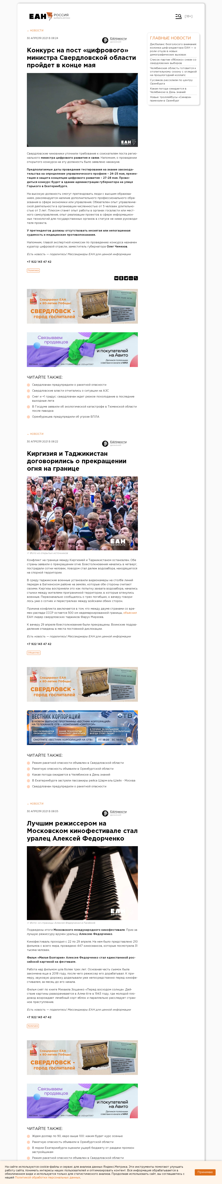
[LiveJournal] (136, 278)
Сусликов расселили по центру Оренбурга (171, 82)
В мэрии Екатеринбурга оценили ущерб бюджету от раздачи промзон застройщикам (83, 1150)
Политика (33, 270)
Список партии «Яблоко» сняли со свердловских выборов (173, 61)
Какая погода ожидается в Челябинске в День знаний (71, 774)
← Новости (35, 31)
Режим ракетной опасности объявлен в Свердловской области (78, 763)
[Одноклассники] (121, 278)
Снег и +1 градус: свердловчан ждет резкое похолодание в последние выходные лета (83, 398)
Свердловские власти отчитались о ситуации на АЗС (70, 391)
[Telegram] (126, 278)
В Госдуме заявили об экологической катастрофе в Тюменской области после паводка (84, 408)
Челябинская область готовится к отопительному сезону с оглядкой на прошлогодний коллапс (173, 71)
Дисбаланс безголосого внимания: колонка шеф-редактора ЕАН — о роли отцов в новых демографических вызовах (173, 49)
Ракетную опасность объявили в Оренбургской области (72, 769)
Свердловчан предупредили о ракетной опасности (69, 385)
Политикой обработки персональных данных (47, 1177)
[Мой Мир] (131, 278)
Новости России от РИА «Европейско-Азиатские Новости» (41, 16)
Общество (34, 653)
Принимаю (205, 1172)
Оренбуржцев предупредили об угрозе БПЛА (65, 417)
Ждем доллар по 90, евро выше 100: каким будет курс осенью (77, 1136)
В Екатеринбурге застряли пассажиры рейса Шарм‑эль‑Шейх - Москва (83, 780)
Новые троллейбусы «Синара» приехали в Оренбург (170, 99)
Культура (33, 1026)
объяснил (130, 613)
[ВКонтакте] (116, 278)
